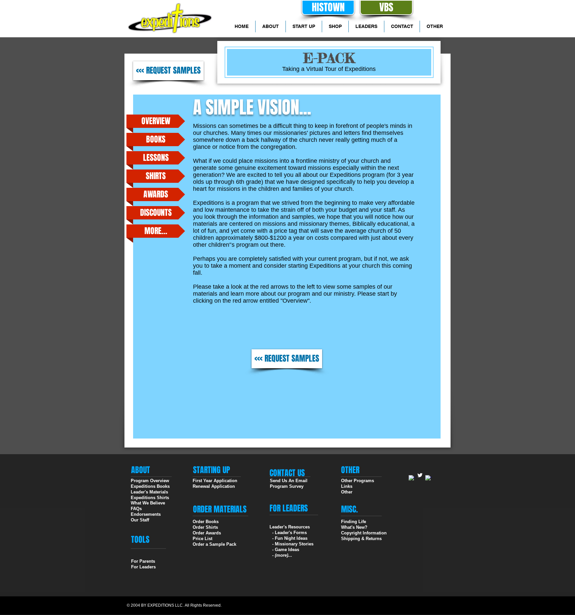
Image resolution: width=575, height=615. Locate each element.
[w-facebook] (412, 478)
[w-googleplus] (428, 478)
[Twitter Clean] (420, 475)
